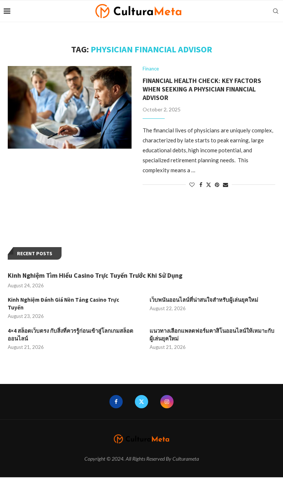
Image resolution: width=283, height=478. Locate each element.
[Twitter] (141, 401)
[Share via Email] (225, 184)
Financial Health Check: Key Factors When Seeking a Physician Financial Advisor (202, 89)
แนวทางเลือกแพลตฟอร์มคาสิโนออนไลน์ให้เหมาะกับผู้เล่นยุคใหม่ (212, 334)
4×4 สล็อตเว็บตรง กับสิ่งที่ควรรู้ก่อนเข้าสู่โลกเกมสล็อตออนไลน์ (70, 334)
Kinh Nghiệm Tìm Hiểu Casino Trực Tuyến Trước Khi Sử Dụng (95, 275)
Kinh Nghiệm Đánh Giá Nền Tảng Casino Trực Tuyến (63, 303)
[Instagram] (167, 401)
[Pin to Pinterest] (217, 184)
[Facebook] (116, 401)
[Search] (275, 11)
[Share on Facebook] (200, 184)
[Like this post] (192, 184)
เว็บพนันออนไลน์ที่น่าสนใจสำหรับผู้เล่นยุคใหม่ (204, 299)
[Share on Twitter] (208, 184)
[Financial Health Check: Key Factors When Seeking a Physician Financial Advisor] (70, 107)
